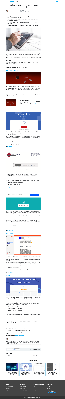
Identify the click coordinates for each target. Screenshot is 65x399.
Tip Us (7, 390)
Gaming (34, 392)
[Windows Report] (13, 1)
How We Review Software (24, 392)
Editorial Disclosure (23, 388)
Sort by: (33, 355)
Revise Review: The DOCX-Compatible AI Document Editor (39, 373)
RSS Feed (48, 386)
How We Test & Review (23, 390)
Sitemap (48, 388)
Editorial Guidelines (23, 386)
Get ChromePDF (10, 272)
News (34, 386)
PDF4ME (8, 110)
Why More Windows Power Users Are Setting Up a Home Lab (12, 373)
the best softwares (16, 328)
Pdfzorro (8, 149)
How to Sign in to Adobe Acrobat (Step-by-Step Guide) (52, 373)
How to (34, 390)
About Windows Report (10, 386)
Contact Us (8, 388)
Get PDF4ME (9, 146)
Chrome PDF (9, 233)
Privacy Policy (49, 390)
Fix (33, 388)
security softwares (33, 332)
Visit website (37, 103)
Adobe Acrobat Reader (12, 70)
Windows (34, 394)
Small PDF (8, 191)
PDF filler (8, 275)
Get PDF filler (9, 312)
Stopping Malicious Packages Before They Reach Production (25, 373)
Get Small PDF (10, 230)
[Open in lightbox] (23, 78)
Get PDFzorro (9, 187)
